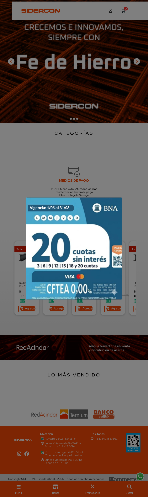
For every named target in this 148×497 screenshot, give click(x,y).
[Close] (118, 201)
